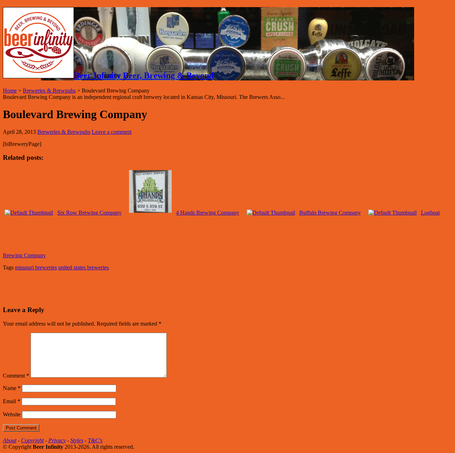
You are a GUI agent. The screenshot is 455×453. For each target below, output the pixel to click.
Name (12, 388)
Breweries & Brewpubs (49, 91)
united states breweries (83, 267)
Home (10, 91)
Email (11, 401)
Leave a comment (112, 132)
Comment (16, 376)
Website (12, 414)
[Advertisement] (86, 287)
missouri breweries (36, 267)
